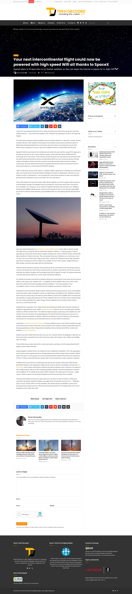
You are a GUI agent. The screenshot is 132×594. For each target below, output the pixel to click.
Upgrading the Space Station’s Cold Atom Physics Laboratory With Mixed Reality (107, 164)
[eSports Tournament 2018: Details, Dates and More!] (93, 175)
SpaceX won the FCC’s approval (34, 323)
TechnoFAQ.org (77, 564)
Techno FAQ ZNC (113, 1)
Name (18, 499)
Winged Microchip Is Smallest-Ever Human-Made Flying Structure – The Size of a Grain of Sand (107, 196)
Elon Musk (35, 399)
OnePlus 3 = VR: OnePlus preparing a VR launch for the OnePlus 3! (107, 215)
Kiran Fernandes (21, 72)
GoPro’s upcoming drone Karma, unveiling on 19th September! (106, 206)
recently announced (47, 309)
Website (52, 505)
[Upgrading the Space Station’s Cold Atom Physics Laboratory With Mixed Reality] (93, 164)
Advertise (51, 23)
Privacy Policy (58, 1)
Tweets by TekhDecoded (95, 136)
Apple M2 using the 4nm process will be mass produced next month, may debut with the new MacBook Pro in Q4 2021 (107, 184)
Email (18, 505)
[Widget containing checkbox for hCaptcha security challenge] (29, 514)
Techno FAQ (67, 1)
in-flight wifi (47, 399)
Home (26, 23)
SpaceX (21, 29)
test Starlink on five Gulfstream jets (47, 249)
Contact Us (72, 23)
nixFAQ (75, 1)
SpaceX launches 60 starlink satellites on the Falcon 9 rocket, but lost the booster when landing (70, 455)
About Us (42, 23)
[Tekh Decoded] (66, 12)
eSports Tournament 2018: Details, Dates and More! (107, 174)
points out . (29, 330)
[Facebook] (28, 568)
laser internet (61, 399)
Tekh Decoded (96, 551)
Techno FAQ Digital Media (109, 551)
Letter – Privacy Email (100, 1)
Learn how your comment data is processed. (51, 527)
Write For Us (61, 23)
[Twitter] (30, 568)
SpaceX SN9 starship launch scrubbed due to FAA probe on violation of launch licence (26, 454)
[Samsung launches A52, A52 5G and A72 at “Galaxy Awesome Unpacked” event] (93, 154)
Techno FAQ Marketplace (85, 1)
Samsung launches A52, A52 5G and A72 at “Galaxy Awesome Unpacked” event (107, 154)
